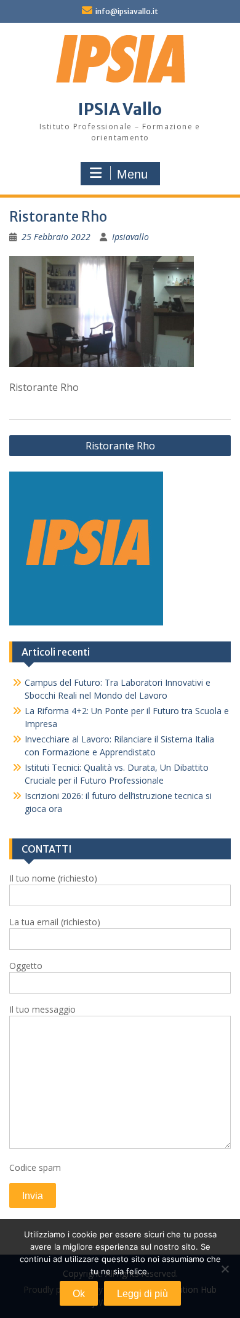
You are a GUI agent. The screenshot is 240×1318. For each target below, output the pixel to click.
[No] (224, 1269)
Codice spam (35, 1167)
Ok (79, 1293)
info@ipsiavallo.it (126, 11)
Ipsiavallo (130, 237)
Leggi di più (142, 1293)
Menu (132, 174)
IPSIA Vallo (120, 109)
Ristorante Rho (120, 445)
